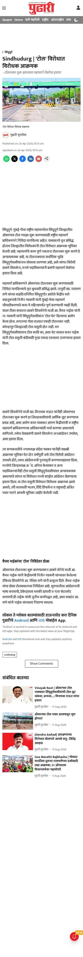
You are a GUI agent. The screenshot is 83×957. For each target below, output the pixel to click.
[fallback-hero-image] (17, 694)
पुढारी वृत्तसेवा (18, 135)
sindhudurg (9, 655)
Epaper (7, 20)
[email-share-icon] (38, 161)
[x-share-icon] (14, 161)
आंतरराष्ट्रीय (57, 20)
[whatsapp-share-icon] (6, 161)
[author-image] (5, 135)
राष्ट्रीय (45, 20)
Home (19, 20)
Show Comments (41, 663)
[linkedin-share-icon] (30, 161)
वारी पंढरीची (32, 20)
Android (21, 620)
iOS (41, 620)
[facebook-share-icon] (22, 161)
